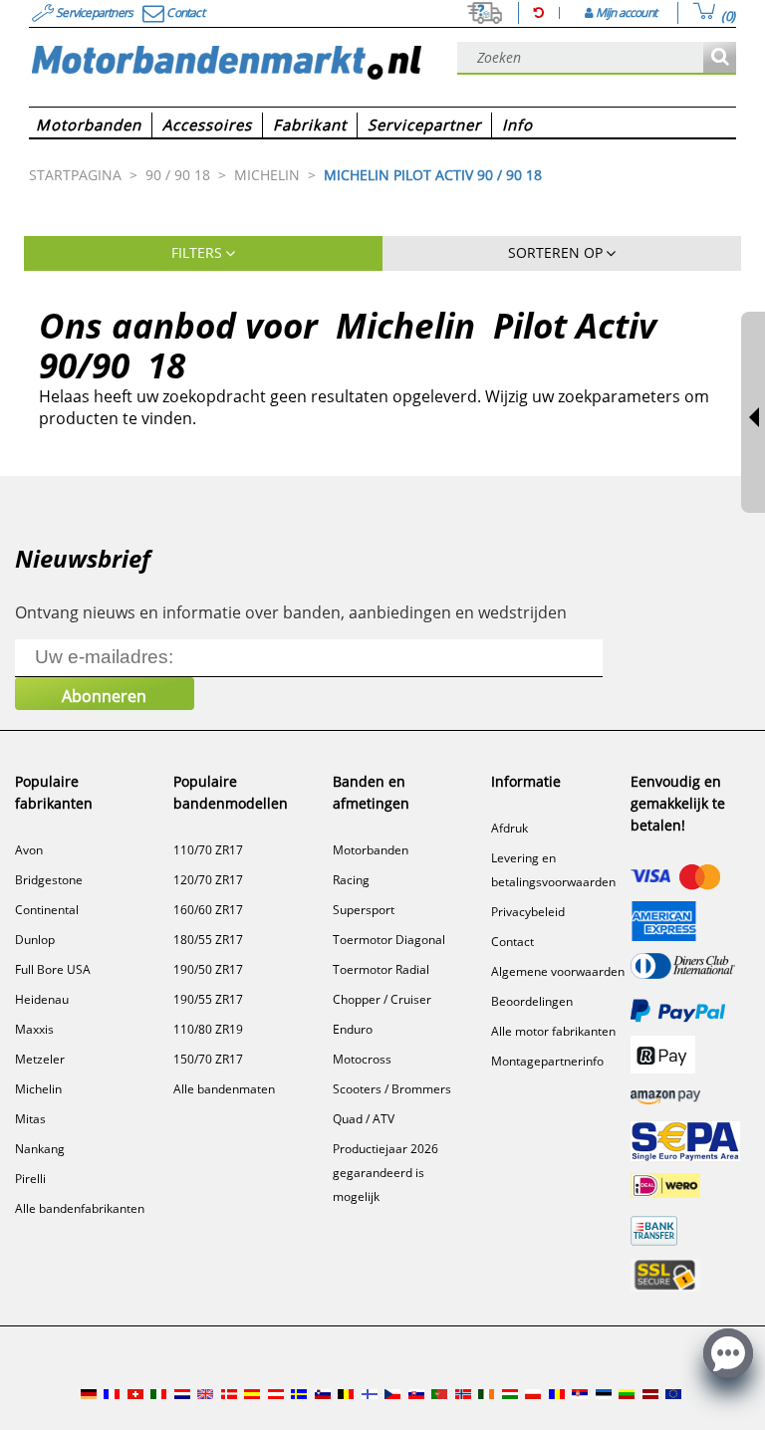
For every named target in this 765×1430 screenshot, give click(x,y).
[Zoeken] (719, 58)
